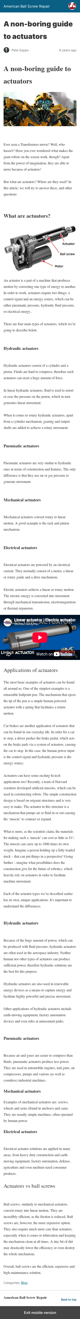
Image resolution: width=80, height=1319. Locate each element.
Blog (24, 1283)
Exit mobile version (40, 1312)
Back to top (68, 1299)
